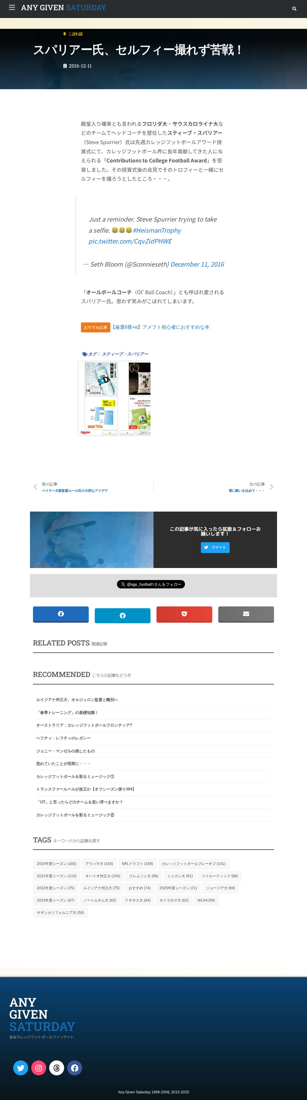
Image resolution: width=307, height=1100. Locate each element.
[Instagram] (38, 1067)
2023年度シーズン (55, 900)
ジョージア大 (220, 888)
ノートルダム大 (99, 900)
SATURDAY (63, 7)
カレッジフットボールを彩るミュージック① (75, 776)
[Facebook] (74, 1067)
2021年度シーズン (56, 876)
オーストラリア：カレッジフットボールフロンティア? (84, 725)
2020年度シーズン (56, 864)
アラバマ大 (99, 864)
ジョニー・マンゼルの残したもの (65, 751)
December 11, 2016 (197, 263)
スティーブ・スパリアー (125, 354)
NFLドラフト (137, 864)
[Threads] (56, 1067)
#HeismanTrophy (157, 229)
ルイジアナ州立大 (101, 888)
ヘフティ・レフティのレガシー (63, 738)
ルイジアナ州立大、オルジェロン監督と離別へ (77, 699)
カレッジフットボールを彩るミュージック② (75, 815)
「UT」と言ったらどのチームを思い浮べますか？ (79, 802)
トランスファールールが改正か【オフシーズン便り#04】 (86, 789)
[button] (294, 9)
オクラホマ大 (174, 900)
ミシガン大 (180, 876)
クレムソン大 (143, 876)
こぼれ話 (40, 31)
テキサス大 (138, 900)
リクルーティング (220, 876)
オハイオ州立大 (102, 876)
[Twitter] (20, 1067)
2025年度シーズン (178, 888)
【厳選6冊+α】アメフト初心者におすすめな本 (160, 327)
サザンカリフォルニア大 (60, 913)
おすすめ (140, 888)
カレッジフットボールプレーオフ (193, 864)
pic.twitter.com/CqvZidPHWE (129, 240)
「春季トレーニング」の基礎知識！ (67, 712)
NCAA (206, 900)
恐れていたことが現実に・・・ (63, 763)
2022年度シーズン (55, 888)
